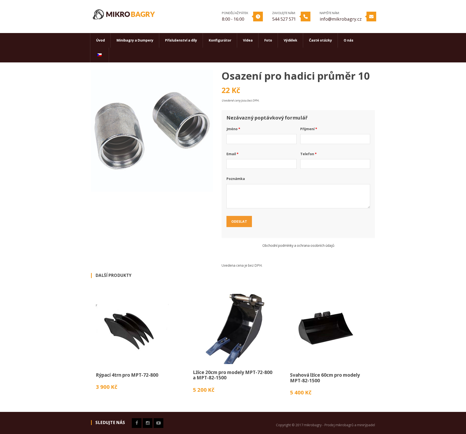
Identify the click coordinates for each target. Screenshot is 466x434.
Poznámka (235, 178)
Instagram (147, 423)
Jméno (233, 129)
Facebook (136, 423)
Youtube (158, 423)
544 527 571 (284, 19)
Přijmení (308, 129)
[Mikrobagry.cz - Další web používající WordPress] (124, 13)
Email (232, 154)
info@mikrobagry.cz (341, 19)
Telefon (308, 154)
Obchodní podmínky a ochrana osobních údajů (298, 245)
